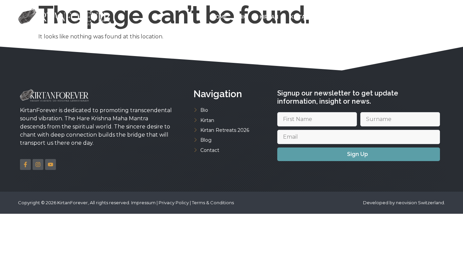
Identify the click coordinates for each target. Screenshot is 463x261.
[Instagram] (38, 164)
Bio (243, 17)
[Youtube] (50, 164)
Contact (401, 17)
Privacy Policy (174, 202)
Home (219, 17)
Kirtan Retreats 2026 (320, 17)
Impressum (143, 202)
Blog (369, 17)
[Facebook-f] (25, 164)
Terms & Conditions (213, 202)
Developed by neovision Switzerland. (404, 202)
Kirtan (269, 17)
